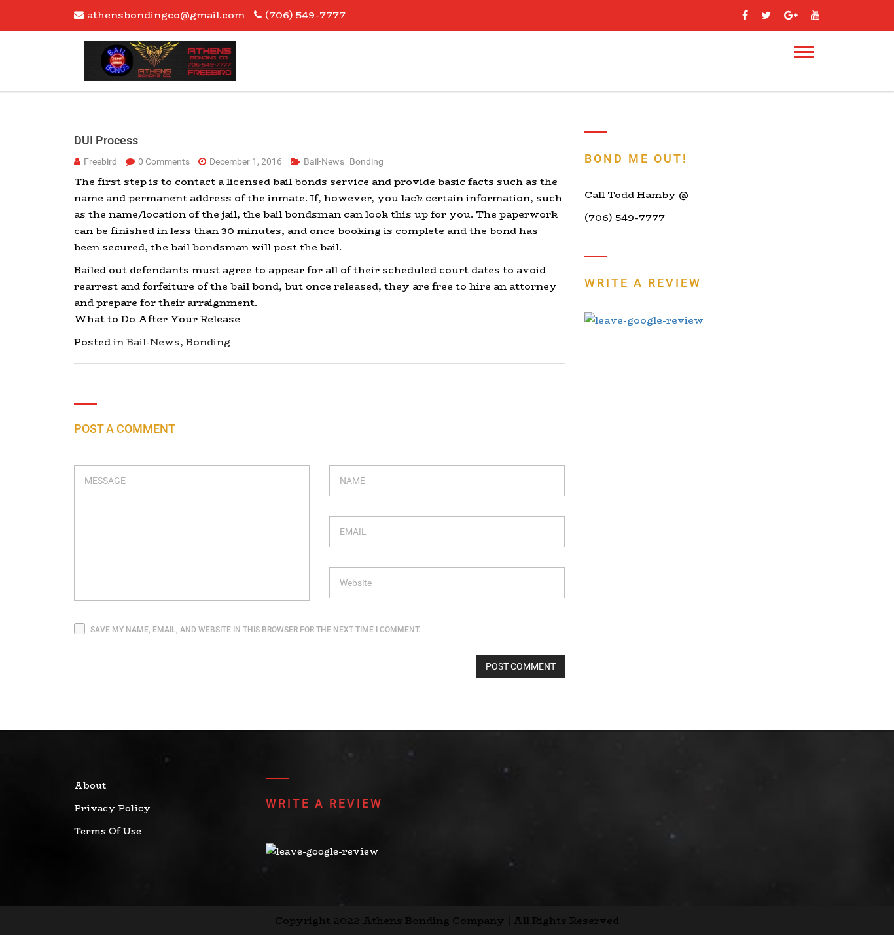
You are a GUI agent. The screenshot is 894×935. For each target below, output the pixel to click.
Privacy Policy (112, 808)
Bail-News (325, 161)
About (90, 785)
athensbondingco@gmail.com (166, 14)
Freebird (100, 161)
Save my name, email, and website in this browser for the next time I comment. (255, 629)
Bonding (366, 161)
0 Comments (165, 161)
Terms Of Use (107, 831)
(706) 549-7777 (305, 14)
